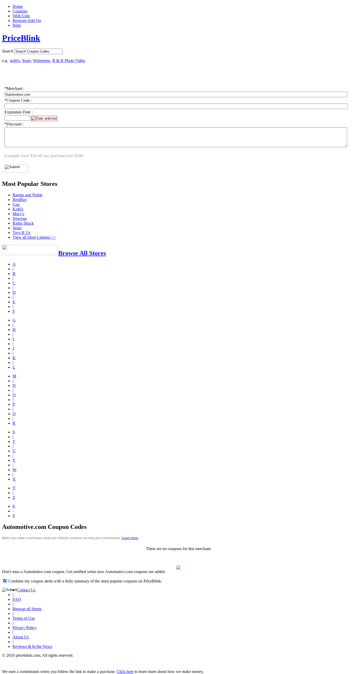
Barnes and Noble (27, 195)
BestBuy (20, 199)
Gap (16, 204)
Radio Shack (23, 223)
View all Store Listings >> (34, 237)
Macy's (18, 214)
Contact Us (26, 590)
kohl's (15, 60)
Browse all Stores (27, 609)
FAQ (17, 599)
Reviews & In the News (32, 646)
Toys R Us (21, 232)
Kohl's (18, 209)
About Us (21, 637)
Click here (125, 671)
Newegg (20, 218)
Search (7, 51)
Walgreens (41, 60)
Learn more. (130, 538)
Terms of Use (24, 618)
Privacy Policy (25, 627)
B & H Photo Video (68, 60)
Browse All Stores (82, 253)
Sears (26, 60)
